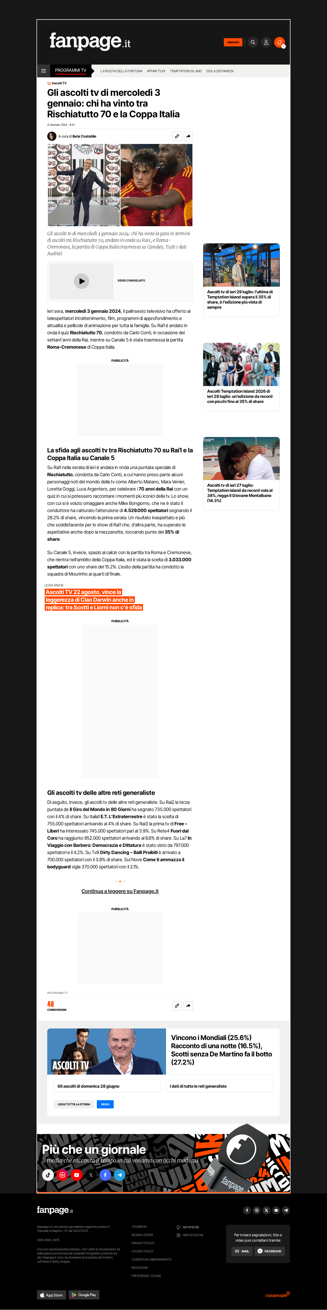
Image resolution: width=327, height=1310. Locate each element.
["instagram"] (62, 1175)
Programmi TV (57, 993)
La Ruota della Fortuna (121, 71)
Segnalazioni (142, 1235)
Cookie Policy (143, 1251)
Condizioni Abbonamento (152, 1259)
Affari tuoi (156, 71)
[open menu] (43, 71)
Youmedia (139, 1227)
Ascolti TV (59, 83)
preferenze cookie (146, 1276)
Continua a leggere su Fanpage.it (120, 891)
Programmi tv (70, 70)
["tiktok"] (48, 1175)
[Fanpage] (55, 1210)
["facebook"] (105, 1175)
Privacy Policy (143, 1243)
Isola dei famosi (219, 71)
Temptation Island (186, 71)
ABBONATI (233, 42)
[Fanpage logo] (84, 42)
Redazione (140, 1268)
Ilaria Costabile (84, 136)
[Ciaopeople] (277, 1296)
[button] (188, 136)
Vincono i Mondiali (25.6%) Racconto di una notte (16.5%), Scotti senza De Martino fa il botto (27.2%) (221, 1050)
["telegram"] (119, 1175)
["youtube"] (77, 1175)
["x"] (91, 1175)
